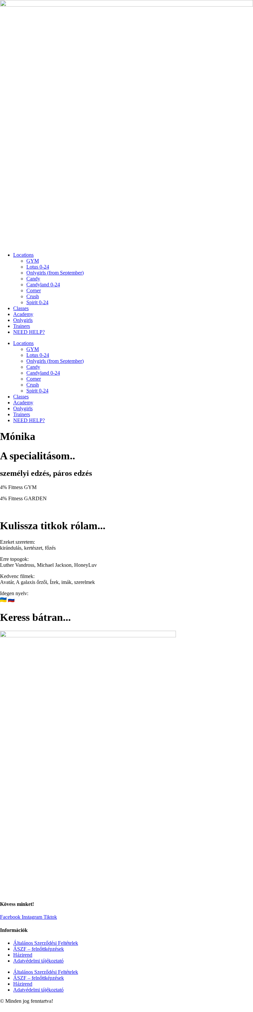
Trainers (21, 326)
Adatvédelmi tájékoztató (38, 961)
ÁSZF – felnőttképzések (38, 949)
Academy (23, 314)
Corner (33, 290)
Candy (33, 278)
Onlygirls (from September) (55, 272)
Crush (32, 296)
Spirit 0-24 (37, 302)
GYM (32, 261)
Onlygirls (23, 320)
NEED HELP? (29, 332)
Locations (23, 255)
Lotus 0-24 (37, 267)
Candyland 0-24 (43, 284)
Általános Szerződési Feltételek (45, 943)
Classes (21, 308)
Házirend (22, 955)
